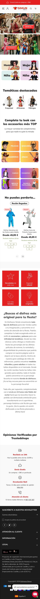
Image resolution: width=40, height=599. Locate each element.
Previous (4, 105)
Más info (20, 487)
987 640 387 (29, 500)
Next (36, 105)
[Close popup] (36, 586)
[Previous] (17, 256)
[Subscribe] (37, 514)
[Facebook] (4, 525)
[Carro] (35, 8)
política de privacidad (19, 520)
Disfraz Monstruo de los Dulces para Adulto (11, 231)
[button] (3, 8)
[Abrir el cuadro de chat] (35, 594)
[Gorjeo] (9, 525)
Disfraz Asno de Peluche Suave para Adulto (29, 232)
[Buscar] (30, 8)
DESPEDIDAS (11, 48)
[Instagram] (14, 525)
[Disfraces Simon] (20, 8)
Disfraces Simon (26, 581)
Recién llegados (19, 203)
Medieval (28, 27)
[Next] (22, 256)
